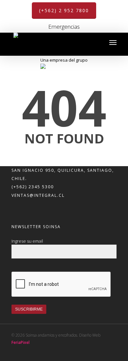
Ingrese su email (27, 241)
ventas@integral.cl (38, 195)
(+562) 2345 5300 (32, 187)
